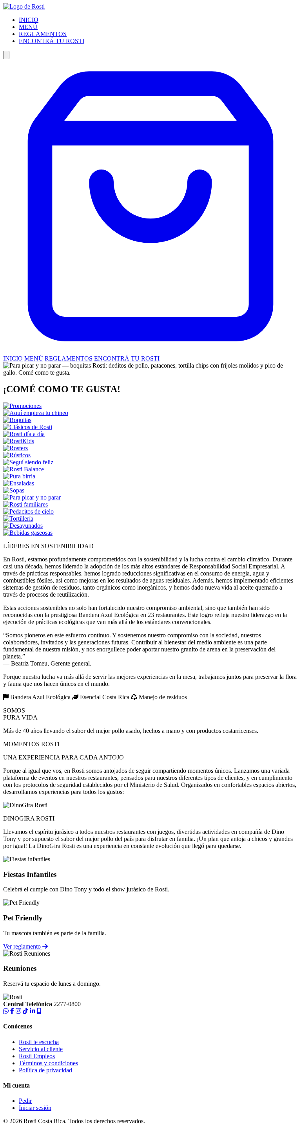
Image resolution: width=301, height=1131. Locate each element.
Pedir (25, 1100)
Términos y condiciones (48, 1063)
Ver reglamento (22, 946)
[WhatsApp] (6, 1011)
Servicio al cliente (41, 1049)
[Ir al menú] (150, 351)
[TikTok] (25, 1011)
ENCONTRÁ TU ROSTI (51, 41)
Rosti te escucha (39, 1042)
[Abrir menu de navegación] (6, 55)
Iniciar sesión (35, 1107)
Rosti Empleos (37, 1056)
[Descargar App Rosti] (39, 1011)
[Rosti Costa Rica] (24, 6)
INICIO (28, 19)
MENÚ (28, 26)
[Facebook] (12, 1011)
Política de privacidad (45, 1070)
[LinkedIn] (32, 1011)
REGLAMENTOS (43, 34)
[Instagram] (18, 1011)
